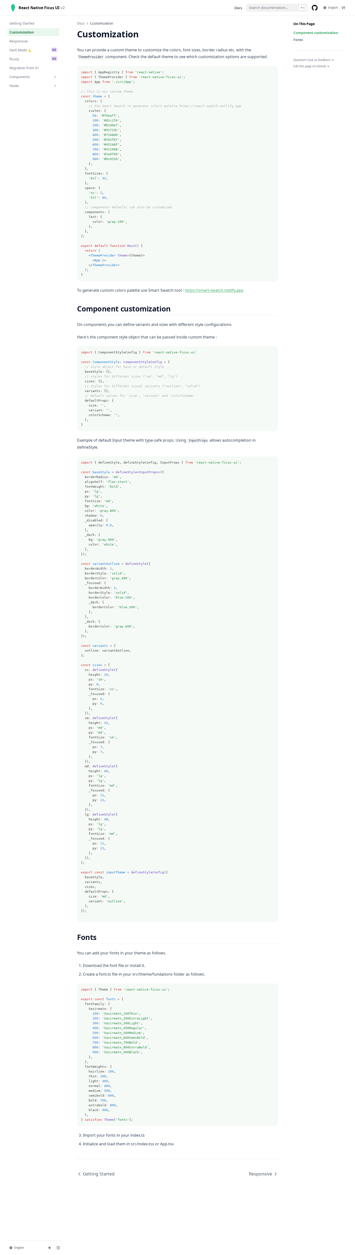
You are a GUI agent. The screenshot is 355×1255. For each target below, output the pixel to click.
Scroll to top (301, 72)
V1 (344, 7)
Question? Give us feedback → (313, 60)
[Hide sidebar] (58, 1247)
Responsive (260, 1174)
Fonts (298, 39)
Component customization (315, 32)
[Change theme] (49, 1247)
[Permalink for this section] (175, 309)
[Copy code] (271, 72)
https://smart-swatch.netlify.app (214, 290)
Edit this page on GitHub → (311, 66)
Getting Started (98, 1174)
